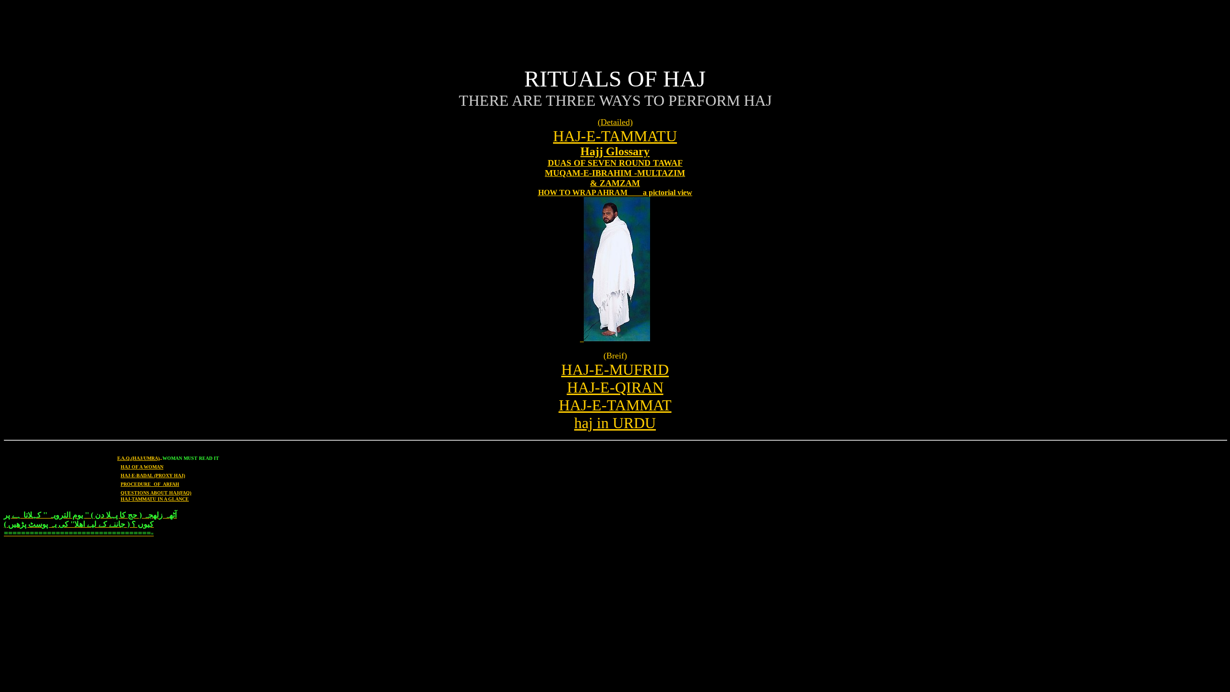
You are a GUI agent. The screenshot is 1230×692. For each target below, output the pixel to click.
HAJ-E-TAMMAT (615, 405)
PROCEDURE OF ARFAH (150, 484)
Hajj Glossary (615, 151)
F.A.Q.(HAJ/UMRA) (138, 458)
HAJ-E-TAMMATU (615, 136)
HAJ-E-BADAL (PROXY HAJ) (153, 475)
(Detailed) (615, 122)
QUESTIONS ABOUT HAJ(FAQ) (156, 492)
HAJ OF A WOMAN (142, 467)
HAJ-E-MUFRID (615, 369)
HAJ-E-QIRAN (615, 387)
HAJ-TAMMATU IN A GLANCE (155, 499)
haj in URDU (615, 423)
